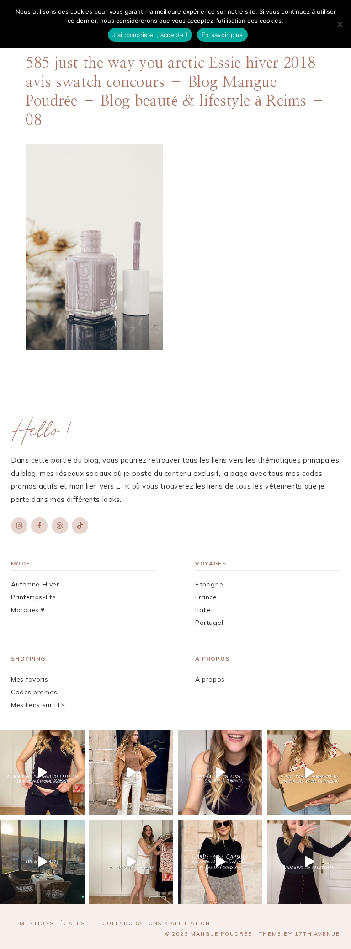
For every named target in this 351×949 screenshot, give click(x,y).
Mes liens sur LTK (38, 705)
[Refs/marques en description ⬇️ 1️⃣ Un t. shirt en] (220, 862)
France (206, 597)
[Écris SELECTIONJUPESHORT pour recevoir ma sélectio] (220, 772)
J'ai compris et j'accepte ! (150, 34)
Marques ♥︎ (28, 610)
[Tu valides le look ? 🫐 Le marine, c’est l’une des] (42, 772)
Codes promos (34, 692)
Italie (203, 610)
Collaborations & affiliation (156, 923)
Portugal (209, 622)
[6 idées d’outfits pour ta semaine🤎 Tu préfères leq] (131, 772)
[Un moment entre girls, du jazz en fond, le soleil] (42, 862)
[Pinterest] (60, 525)
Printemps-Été (33, 597)
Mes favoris (29, 679)
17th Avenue (317, 934)
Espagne (209, 584)
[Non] (339, 24)
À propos (209, 679)
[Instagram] (19, 525)
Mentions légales (52, 923)
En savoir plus (222, 34)
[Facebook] (39, 525)
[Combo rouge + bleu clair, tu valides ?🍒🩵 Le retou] (131, 862)
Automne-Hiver (35, 584)
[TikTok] (80, 525)
